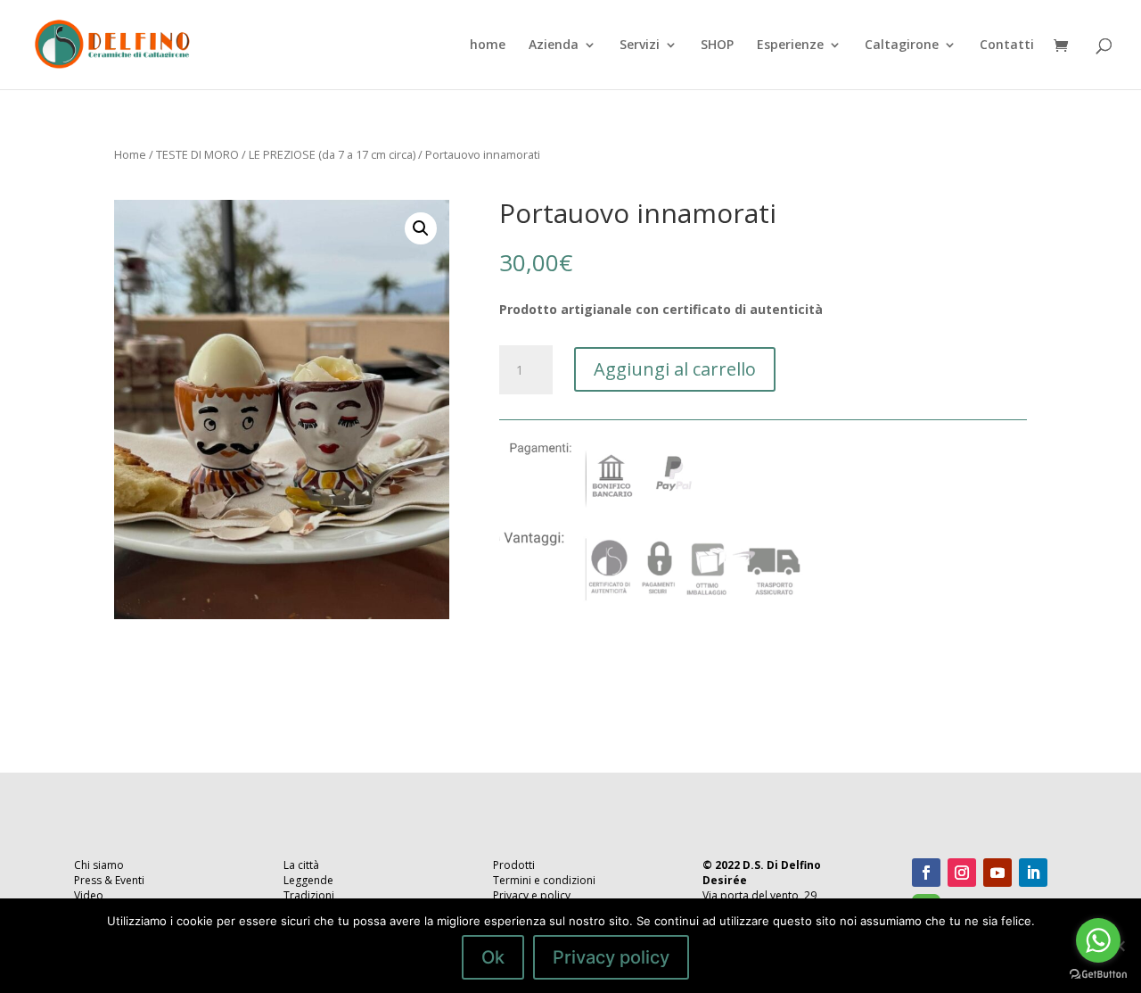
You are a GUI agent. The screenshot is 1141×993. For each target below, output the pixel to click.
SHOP (717, 45)
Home (130, 154)
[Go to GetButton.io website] (1098, 975)
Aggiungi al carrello (675, 369)
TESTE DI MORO (197, 154)
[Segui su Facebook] (926, 872)
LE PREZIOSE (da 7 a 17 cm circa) (332, 154)
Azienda (554, 45)
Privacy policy (611, 957)
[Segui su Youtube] (997, 872)
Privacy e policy (531, 895)
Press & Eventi (109, 880)
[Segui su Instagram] (962, 872)
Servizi (640, 45)
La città (301, 865)
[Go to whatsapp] (1098, 940)
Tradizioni (308, 895)
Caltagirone (902, 45)
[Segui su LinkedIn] (1033, 872)
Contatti (1007, 45)
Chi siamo (99, 865)
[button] (421, 228)
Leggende (308, 880)
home (487, 45)
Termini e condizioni (544, 880)
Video (88, 895)
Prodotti (514, 865)
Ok (493, 957)
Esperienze (790, 45)
